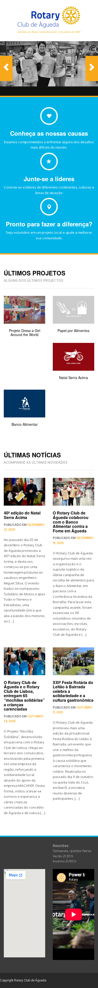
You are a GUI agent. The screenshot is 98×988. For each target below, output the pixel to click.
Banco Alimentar (25, 424)
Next (91, 68)
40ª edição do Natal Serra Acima (22, 515)
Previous (6, 68)
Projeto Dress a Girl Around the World (24, 332)
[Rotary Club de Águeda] (49, 19)
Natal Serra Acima (73, 377)
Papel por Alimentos (73, 330)
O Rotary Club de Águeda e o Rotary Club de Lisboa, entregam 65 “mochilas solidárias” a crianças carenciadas (24, 695)
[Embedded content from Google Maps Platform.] (24, 913)
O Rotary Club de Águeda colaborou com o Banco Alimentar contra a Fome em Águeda (70, 521)
